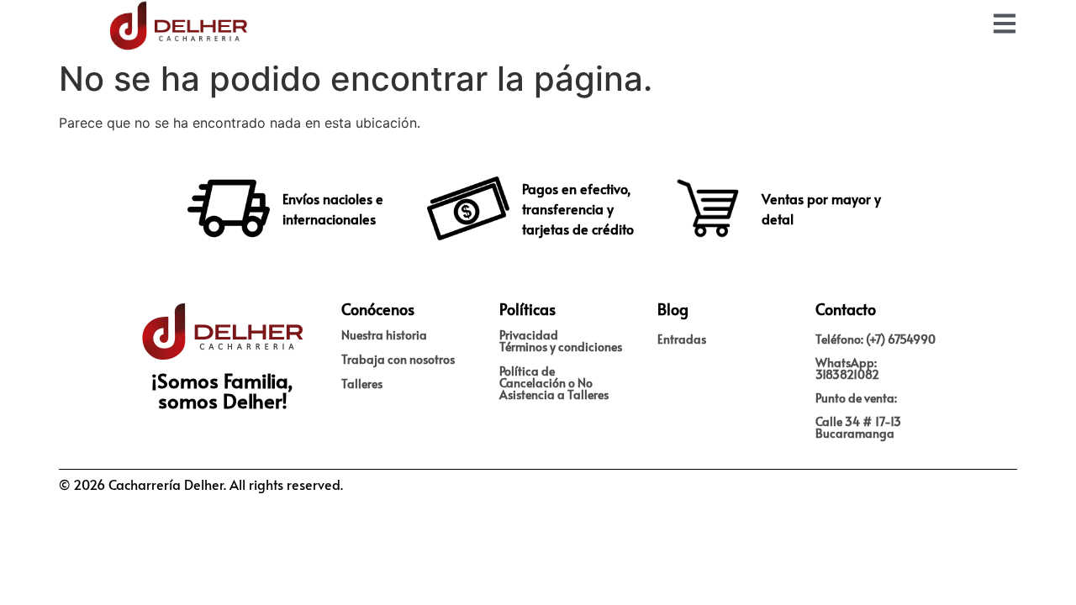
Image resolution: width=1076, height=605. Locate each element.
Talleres (361, 384)
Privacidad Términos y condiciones (560, 341)
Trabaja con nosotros (398, 359)
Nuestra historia (384, 335)
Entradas (681, 339)
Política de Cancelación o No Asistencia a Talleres (554, 382)
